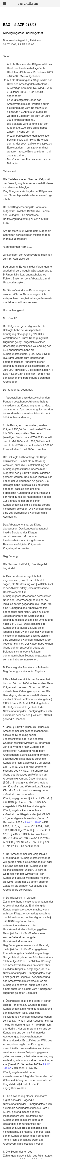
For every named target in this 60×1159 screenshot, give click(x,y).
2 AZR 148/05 (32, 822)
